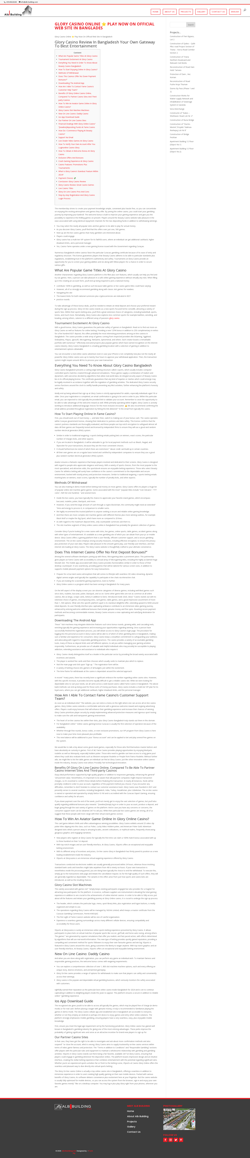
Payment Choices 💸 (67, 178)
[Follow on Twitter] (176, 1140)
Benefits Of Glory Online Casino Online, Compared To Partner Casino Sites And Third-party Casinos (77, 96)
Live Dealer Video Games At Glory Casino (75, 141)
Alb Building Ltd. (69, 1151)
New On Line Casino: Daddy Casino (73, 113)
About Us (170, 11)
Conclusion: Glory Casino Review (72, 181)
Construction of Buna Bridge (182, 120)
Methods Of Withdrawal (68, 73)
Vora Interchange (177, 109)
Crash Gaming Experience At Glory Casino (75, 161)
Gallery (201, 11)
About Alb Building (137, 1116)
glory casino (114, 318)
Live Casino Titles (65, 188)
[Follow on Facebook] (165, 1140)
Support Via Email (65, 137)
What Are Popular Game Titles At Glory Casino (78, 56)
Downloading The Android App (71, 83)
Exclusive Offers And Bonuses (70, 157)
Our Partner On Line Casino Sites (72, 120)
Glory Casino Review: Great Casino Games (76, 185)
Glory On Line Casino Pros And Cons (73, 191)
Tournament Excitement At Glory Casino (75, 59)
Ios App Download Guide (68, 117)
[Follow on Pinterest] (181, 1140)
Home (155, 11)
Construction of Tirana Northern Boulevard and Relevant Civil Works (180, 60)
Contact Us (218, 11)
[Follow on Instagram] (170, 1140)
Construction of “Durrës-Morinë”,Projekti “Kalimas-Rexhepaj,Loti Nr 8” (181, 127)
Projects (186, 11)
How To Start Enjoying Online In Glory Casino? (77, 69)
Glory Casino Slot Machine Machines (73, 110)
